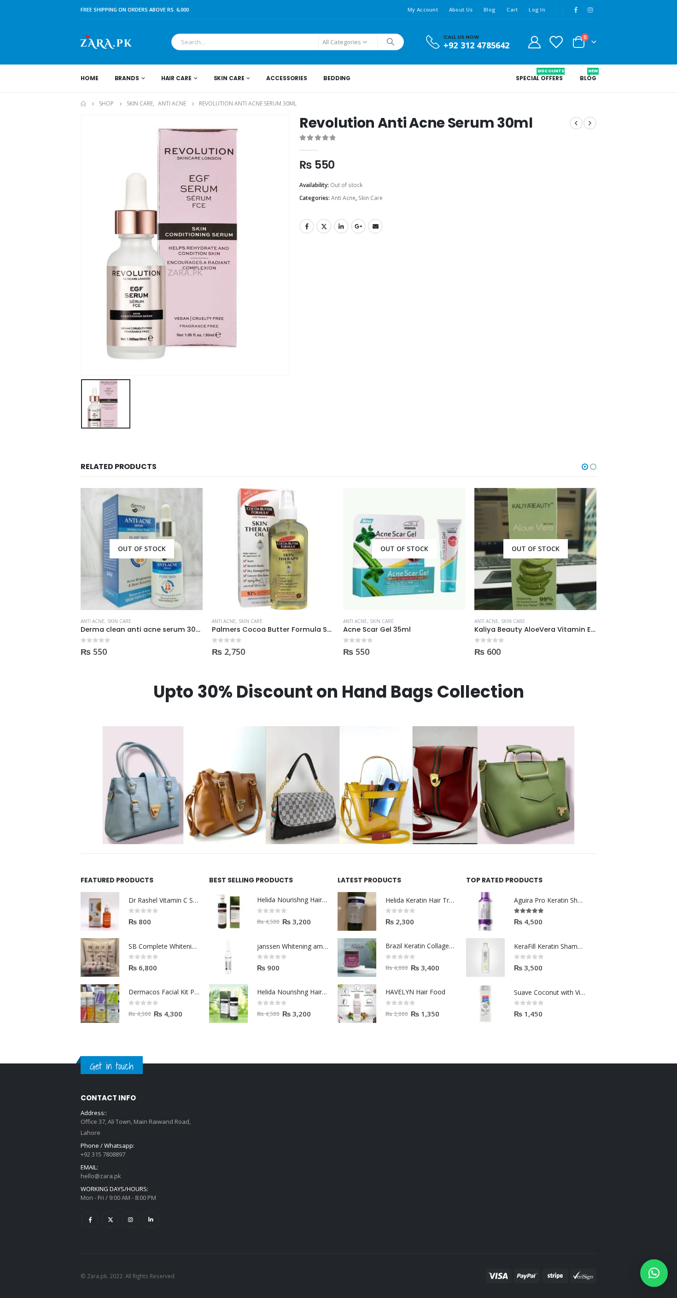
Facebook (306, 226)
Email (375, 226)
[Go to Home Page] (83, 103)
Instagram (130, 1219)
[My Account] (534, 41)
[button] (585, 466)
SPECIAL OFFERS (539, 75)
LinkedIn (341, 226)
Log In (537, 9)
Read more (187, 503)
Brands (127, 78)
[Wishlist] (556, 41)
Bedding (336, 78)
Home (90, 78)
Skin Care (229, 78)
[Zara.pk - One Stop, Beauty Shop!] (106, 42)
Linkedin (150, 1219)
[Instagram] (590, 10)
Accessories (286, 78)
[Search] (390, 42)
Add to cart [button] (318, 503)
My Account (423, 9)
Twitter (323, 226)
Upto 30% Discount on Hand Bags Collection (338, 692)
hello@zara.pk (101, 1176)
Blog (490, 9)
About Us (461, 9)
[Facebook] (576, 10)
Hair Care (176, 78)
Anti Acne (343, 198)
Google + (358, 226)
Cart (512, 9)
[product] (273, 549)
